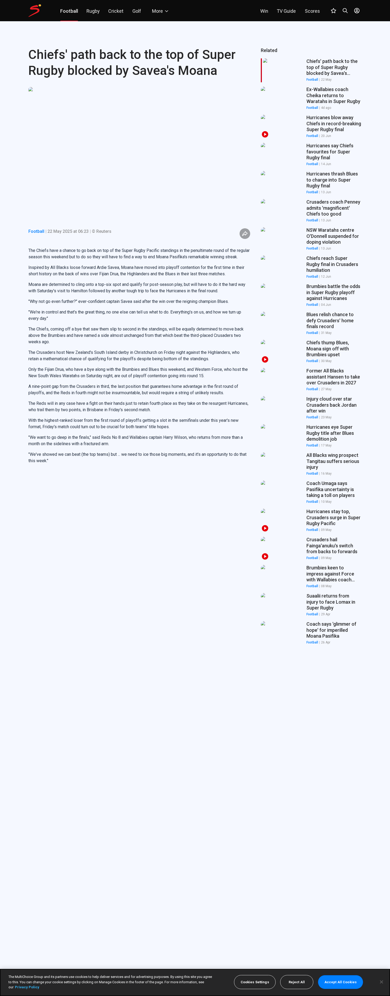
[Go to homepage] (34, 10)
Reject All (297, 982)
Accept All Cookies (340, 982)
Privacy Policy (27, 987)
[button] (311, 98)
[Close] (381, 982)
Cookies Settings (255, 982)
